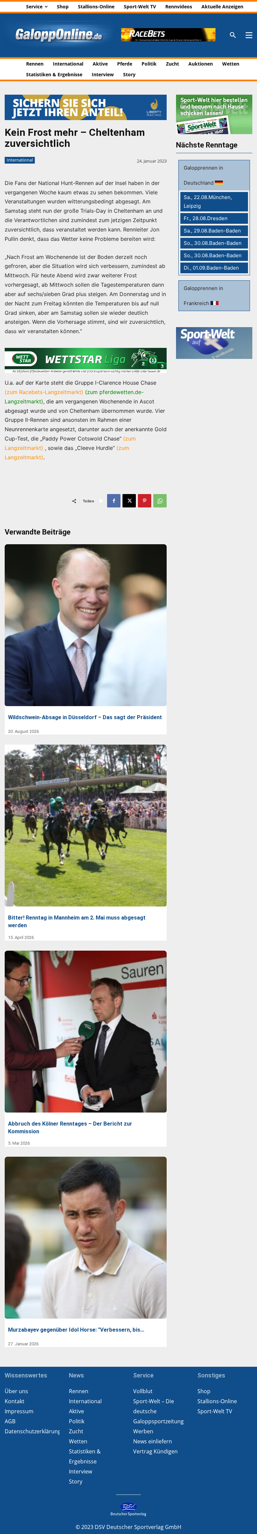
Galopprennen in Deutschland (203, 175)
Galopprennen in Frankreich (203, 295)
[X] (129, 500)
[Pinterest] (144, 500)
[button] (233, 35)
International (20, 160)
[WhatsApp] (160, 500)
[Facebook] (113, 500)
